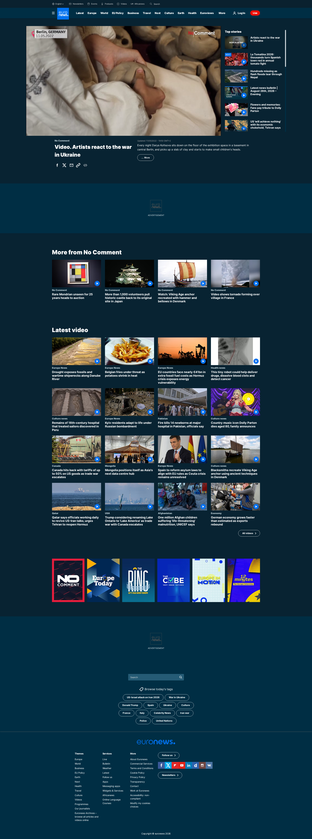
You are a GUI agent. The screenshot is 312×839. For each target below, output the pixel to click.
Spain (151, 705)
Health (192, 13)
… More (145, 157)
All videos (247, 533)
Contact (134, 786)
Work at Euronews (139, 790)
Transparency (137, 781)
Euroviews (207, 13)
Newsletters (168, 775)
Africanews (108, 795)
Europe (92, 13)
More (133, 753)
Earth (181, 13)
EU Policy (118, 13)
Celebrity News (162, 712)
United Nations (164, 720)
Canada (56, 465)
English (58, 4)
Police (143, 720)
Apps (105, 781)
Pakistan (163, 418)
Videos (78, 799)
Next (158, 13)
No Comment (59, 290)
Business (133, 13)
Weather (107, 768)
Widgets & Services (113, 790)
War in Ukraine (177, 697)
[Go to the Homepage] (63, 14)
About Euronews (138, 759)
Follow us (107, 777)
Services (107, 753)
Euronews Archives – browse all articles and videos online (86, 816)
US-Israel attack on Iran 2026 (143, 697)
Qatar (55, 513)
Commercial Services (141, 763)
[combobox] (167, 4)
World (104, 13)
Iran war (184, 712)
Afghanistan (165, 513)
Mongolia (110, 465)
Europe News (59, 367)
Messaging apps (111, 786)
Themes (79, 753)
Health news (218, 367)
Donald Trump (130, 705)
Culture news (59, 418)
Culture (169, 13)
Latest (80, 13)
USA (107, 513)
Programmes (81, 804)
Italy (142, 712)
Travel (147, 13)
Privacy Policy (137, 777)
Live (255, 13)
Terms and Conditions (141, 768)
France (126, 712)
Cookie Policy (137, 772)
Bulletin (106, 763)
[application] (123, 81)
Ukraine (167, 705)
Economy (216, 513)
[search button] (151, 4)
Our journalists (82, 808)
